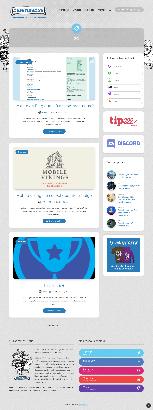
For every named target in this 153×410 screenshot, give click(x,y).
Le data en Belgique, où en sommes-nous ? (54, 106)
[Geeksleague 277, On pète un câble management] (111, 210)
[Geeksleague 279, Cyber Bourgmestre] (111, 185)
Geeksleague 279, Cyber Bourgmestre (128, 187)
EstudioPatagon (83, 404)
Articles (77, 10)
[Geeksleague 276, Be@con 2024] (111, 223)
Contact (102, 10)
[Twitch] (127, 9)
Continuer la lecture (54, 131)
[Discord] (135, 9)
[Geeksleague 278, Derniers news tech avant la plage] (111, 197)
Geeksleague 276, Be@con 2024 (126, 224)
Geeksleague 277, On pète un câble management (127, 212)
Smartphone (24, 62)
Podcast (65, 10)
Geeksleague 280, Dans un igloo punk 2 (128, 176)
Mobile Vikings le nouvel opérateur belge (54, 195)
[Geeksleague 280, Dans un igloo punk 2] (111, 174)
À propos (89, 10)
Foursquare (54, 285)
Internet (22, 152)
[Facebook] (119, 9)
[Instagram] (131, 9)
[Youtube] (139, 9)
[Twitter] (123, 9)
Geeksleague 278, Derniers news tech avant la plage (126, 199)
